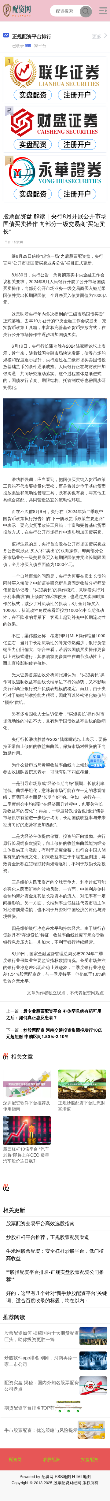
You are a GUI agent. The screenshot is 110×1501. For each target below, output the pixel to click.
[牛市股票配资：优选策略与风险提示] (91, 1430)
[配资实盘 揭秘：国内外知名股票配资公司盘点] (93, 1385)
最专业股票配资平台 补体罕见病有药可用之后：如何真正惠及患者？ (53, 1014)
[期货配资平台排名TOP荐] (68, 1407)
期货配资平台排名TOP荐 (29, 1407)
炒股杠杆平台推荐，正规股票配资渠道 (47, 1236)
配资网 (15, 1459)
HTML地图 (81, 1476)
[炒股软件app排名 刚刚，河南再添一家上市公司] (93, 1360)
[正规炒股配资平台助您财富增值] (82, 1084)
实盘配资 (89, 1459)
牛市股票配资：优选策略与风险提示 (41, 1430)
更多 (97, 36)
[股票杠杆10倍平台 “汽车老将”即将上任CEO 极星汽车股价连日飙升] (27, 1130)
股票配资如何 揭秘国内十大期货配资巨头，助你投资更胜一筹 (41, 1335)
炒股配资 (51, 1459)
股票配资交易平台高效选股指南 (40, 1223)
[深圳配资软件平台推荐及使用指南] (27, 1084)
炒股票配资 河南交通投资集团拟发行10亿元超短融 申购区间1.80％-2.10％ (54, 1033)
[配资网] (17, 10)
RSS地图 (63, 1476)
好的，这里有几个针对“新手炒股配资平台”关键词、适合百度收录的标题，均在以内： (56, 1296)
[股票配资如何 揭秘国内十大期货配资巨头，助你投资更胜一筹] (93, 1336)
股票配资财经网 (67, 1482)
